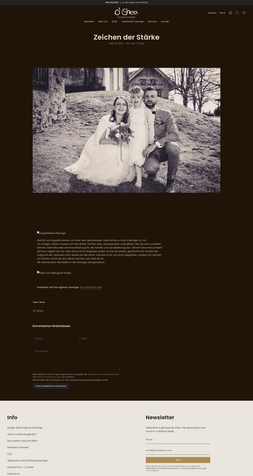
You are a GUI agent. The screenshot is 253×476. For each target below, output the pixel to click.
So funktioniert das (91, 287)
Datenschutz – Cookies (20, 467)
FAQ (9, 454)
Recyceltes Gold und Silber (22, 441)
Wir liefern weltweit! (18, 447)
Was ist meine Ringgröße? (22, 434)
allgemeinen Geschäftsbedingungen (103, 374)
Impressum (13, 473)
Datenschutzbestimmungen (49, 377)
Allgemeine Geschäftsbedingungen (27, 460)
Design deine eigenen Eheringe (24, 427)
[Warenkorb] (244, 12)
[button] (114, 21)
